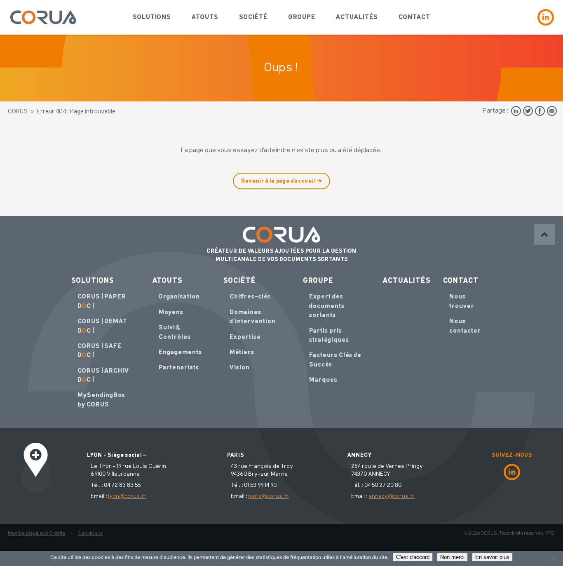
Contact (414, 17)
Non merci (452, 557)
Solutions (152, 17)
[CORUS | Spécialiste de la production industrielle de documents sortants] (43, 17)
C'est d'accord (412, 557)
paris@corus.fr (269, 496)
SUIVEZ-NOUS (512, 455)
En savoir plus (492, 557)
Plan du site (90, 533)
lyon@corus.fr (127, 496)
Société (253, 17)
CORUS (18, 112)
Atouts (205, 17)
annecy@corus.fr (392, 496)
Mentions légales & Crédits (37, 533)
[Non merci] (553, 558)
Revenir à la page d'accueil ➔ (281, 181)
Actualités (357, 17)
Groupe (301, 17)
